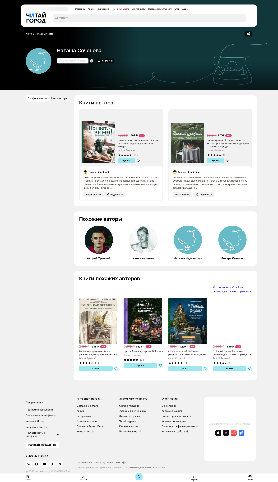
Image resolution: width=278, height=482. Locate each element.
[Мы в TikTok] (52, 464)
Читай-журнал (127, 421)
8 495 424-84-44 (37, 456)
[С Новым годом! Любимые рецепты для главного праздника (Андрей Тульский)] (188, 314)
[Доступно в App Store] (218, 433)
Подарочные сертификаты (41, 415)
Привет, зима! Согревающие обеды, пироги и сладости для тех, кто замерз (138, 143)
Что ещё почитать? (130, 431)
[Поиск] (139, 476)
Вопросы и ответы (36, 426)
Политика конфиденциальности (180, 426)
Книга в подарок (86, 431)
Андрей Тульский (99, 258)
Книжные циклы (128, 426)
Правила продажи (87, 421)
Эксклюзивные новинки (132, 410)
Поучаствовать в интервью (35, 434)
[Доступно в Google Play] (226, 433)
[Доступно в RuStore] (241, 433)
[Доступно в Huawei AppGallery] (234, 433)
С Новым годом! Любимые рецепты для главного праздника (187, 353)
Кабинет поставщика (174, 421)
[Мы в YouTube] (44, 464)
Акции (80, 410)
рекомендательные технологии (146, 467)
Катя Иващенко (143, 258)
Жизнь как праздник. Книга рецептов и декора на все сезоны (98, 353)
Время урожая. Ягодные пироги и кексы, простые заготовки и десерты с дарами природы (228, 143)
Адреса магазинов (172, 410)
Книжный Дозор (35, 421)
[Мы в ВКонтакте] (29, 464)
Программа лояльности (39, 409)
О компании (169, 405)
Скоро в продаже (129, 405)
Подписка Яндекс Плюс (90, 426)
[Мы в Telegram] (60, 464)
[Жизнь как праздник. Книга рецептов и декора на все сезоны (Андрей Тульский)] (98, 314)
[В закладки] (138, 160)
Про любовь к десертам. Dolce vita (143, 351)
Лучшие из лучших (129, 416)
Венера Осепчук (232, 258)
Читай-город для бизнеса (176, 416)
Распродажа (84, 416)
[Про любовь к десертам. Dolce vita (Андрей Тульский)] (143, 314)
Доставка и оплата (87, 405)
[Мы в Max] (36, 464)
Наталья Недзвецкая (188, 258)
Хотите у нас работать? (175, 431)
